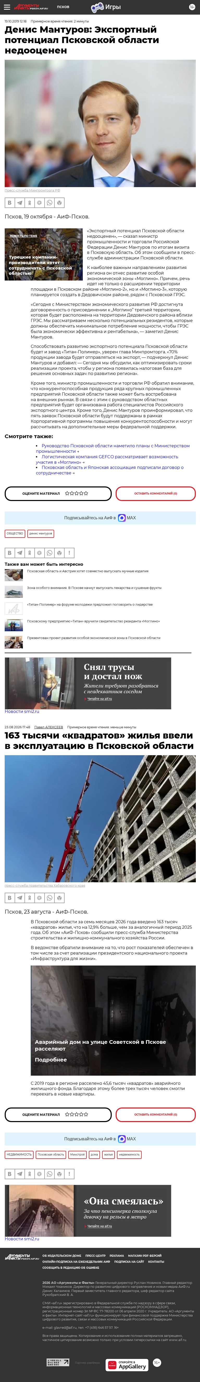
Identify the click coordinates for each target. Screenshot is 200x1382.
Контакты (156, 1262)
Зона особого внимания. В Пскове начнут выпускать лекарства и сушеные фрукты (94, 588)
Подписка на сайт (129, 1262)
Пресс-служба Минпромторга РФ (32, 190)
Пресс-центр (95, 1256)
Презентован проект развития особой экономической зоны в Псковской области (93, 638)
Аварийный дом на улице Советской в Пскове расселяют (100, 1045)
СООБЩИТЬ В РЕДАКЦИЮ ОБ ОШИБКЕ (70, 1268)
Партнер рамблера (87, 1362)
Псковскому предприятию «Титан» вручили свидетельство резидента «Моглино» (93, 621)
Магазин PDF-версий (144, 1256)
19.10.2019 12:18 (16, 21)
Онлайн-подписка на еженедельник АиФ (76, 1262)
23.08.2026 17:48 (17, 727)
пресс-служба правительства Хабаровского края (45, 885)
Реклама (117, 1256)
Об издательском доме (61, 1256)
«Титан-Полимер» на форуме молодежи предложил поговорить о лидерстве (90, 604)
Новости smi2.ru (22, 711)
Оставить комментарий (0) (155, 493)
